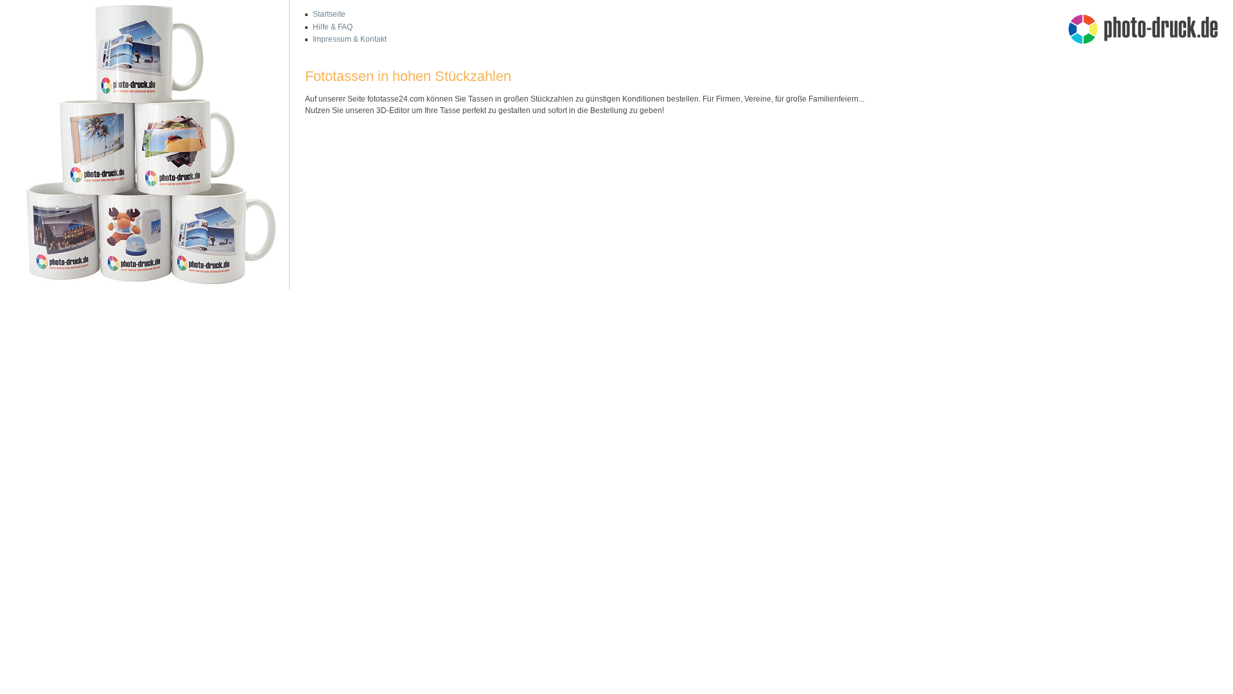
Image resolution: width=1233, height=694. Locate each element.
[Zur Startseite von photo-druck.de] (1149, 31)
